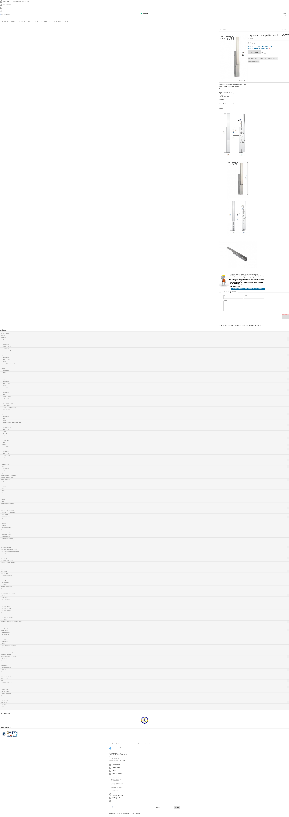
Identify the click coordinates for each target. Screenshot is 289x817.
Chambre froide (6, 26)
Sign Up (286, 15)
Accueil (1, 26)
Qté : (262, 52)
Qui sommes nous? (17, 1)
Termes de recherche (113, 743)
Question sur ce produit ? (253, 61)
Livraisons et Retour (115, 786)
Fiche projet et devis (115, 790)
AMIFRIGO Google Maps (114, 758)
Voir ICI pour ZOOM (242, 80)
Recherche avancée (122, 743)
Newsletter (158, 807)
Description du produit (252, 58)
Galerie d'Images (262, 58)
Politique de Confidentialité (116, 787)
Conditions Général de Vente (117, 783)
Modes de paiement (115, 784)
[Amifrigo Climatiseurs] (5, 14)
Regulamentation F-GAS (116, 779)
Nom (224, 295)
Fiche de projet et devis (272, 58)
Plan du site (147, 743)
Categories (5, 21)
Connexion (282, 15)
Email (245, 295)
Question (225, 300)
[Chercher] (182, 16)
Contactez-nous (25, 1)
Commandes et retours (132, 743)
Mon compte (276, 15)
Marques (113, 788)
